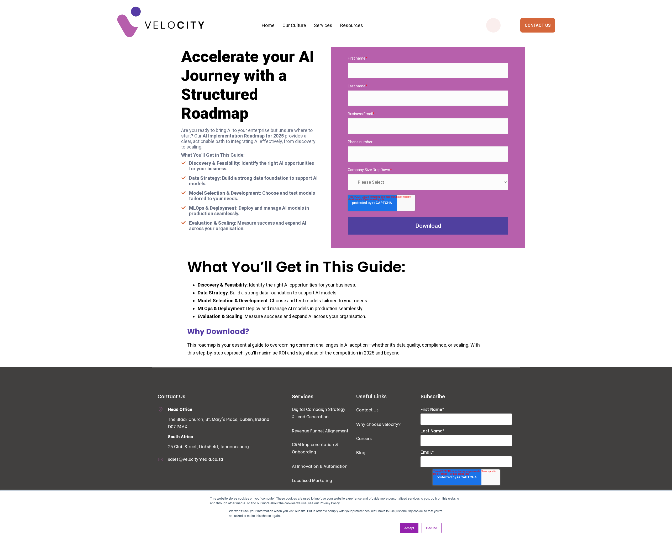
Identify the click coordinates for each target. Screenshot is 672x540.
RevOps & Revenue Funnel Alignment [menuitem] (241, 66)
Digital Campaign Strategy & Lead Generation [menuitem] (241, 56)
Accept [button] (409, 528)
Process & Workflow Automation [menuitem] (338, 56)
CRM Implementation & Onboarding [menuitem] (241, 77)
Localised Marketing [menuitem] (312, 480)
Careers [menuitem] (364, 438)
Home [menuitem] (268, 25)
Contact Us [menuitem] (367, 409)
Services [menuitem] (323, 25)
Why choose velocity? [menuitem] (378, 424)
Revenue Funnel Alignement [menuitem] (320, 430)
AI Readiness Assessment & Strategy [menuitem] (337, 66)
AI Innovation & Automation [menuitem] (320, 466)
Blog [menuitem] (360, 452)
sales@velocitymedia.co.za (195, 459)
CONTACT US (538, 25)
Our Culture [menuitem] (294, 25)
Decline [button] (431, 528)
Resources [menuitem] (351, 25)
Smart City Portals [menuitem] (433, 56)
